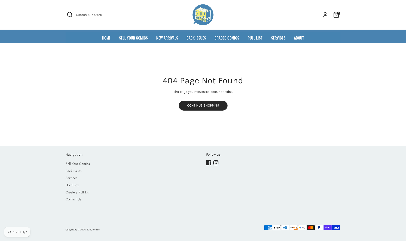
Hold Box (72, 185)
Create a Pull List (77, 192)
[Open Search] (70, 14)
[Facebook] (208, 162)
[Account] (325, 15)
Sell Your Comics (78, 163)
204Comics (93, 229)
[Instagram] (215, 162)
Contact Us (73, 199)
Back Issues (73, 170)
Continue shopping (203, 105)
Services (71, 177)
